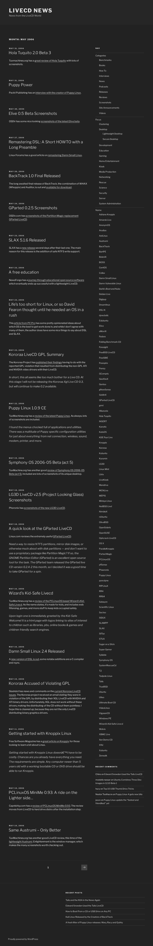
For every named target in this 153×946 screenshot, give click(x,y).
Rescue (102, 182)
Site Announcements (109, 107)
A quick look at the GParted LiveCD (40, 528)
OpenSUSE (104, 533)
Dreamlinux (104, 304)
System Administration (110, 203)
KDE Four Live (106, 437)
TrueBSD (103, 686)
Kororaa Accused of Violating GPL (39, 683)
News (102, 81)
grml (101, 405)
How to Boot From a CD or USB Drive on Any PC (88, 911)
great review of (43, 60)
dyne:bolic (104, 315)
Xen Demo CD (106, 739)
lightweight (15, 841)
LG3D (101, 464)
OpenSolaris (105, 527)
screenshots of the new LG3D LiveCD (44, 508)
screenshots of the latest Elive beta (60, 121)
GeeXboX (103, 379)
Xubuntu (103, 750)
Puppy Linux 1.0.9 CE (27, 408)
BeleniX (103, 257)
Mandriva (103, 485)
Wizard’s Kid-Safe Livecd (31, 593)
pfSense (103, 564)
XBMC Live (104, 734)
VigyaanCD (104, 713)
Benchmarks (105, 60)
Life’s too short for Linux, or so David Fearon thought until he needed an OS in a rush (46, 309)
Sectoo (102, 612)
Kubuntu (103, 453)
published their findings (49, 362)
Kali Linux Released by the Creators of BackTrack (89, 917)
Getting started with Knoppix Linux (40, 733)
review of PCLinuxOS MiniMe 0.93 (51, 805)
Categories (100, 55)
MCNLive (103, 490)
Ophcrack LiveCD (107, 538)
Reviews (103, 97)
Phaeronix (104, 570)
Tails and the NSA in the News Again (83, 900)
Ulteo (101, 697)
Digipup (102, 299)
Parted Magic (105, 554)
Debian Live (104, 294)
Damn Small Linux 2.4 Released (37, 651)
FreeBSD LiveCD (107, 352)
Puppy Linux (63, 415)
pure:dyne (103, 580)
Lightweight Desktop (112, 133)
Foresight (103, 347)
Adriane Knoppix (107, 214)
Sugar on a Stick (107, 644)
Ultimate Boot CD (107, 702)
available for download (59, 187)
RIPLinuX (103, 586)
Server (102, 198)
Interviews (104, 76)
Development (105, 145)
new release (28, 247)
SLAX (102, 628)
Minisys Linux (105, 501)
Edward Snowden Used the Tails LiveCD (123, 774)
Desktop (103, 129)
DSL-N (102, 310)
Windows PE (105, 718)
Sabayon (103, 601)
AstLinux (103, 235)
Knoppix (103, 442)
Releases (103, 92)
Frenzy (102, 368)
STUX (102, 639)
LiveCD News (30, 10)
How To (102, 70)
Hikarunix (103, 411)
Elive (101, 326)
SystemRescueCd (107, 665)
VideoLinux (104, 708)
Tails (101, 681)
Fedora (102, 336)
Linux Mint (104, 469)
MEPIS (102, 495)
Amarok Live (105, 220)
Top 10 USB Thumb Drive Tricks (118, 788)
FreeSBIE (103, 357)
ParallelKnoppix (106, 548)
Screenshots (105, 102)
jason (98, 800)
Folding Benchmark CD (110, 342)
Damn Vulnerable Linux (110, 283)
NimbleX (103, 511)
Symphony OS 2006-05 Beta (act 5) (41, 462)
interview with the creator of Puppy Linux (58, 92)
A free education (24, 272)
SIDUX (102, 617)
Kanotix (103, 426)
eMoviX (103, 331)
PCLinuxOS (104, 559)
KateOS (103, 432)
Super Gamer (105, 649)
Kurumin (103, 458)
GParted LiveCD (62, 536)
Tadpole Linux (105, 676)
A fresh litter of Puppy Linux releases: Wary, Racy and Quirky (94, 922)
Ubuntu (102, 692)
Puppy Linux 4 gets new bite (129, 794)
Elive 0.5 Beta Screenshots (33, 113)
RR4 (101, 591)
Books (102, 65)
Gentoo (102, 384)
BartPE (102, 251)
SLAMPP (103, 623)
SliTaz (102, 633)
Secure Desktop (110, 139)
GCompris (104, 373)
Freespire (103, 363)
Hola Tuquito (59, 60)
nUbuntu (103, 516)
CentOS (103, 267)
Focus (98, 119)
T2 (100, 670)
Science (103, 187)
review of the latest (45, 415)
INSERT (103, 421)
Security (103, 193)
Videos (102, 113)
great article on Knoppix (56, 741)
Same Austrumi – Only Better (35, 830)
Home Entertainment (109, 161)
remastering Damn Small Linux (65, 155)
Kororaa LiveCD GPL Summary (36, 354)
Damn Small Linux (107, 278)
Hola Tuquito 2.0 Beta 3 (30, 52)
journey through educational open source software (56, 280)
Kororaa (103, 448)
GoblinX (103, 394)
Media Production (107, 171)
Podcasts (103, 86)
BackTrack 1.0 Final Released (35, 175)
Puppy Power (21, 84)
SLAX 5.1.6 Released (27, 240)
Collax (102, 273)
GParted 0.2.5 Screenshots (33, 208)
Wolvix (102, 729)
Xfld (101, 745)
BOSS (102, 262)
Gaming (103, 156)
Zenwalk (103, 755)
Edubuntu (103, 320)
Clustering (104, 124)
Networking (104, 177)
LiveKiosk (103, 479)
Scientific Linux (106, 607)
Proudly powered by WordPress (23, 939)
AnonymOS (104, 225)
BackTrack (104, 246)
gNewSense (105, 389)
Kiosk (101, 166)
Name (98, 210)
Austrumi (27, 841)
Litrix (101, 474)
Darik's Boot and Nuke (109, 289)
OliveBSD (103, 522)
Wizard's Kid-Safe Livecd (111, 724)
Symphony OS (106, 660)
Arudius (102, 230)
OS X (101, 543)
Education (104, 150)
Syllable (102, 655)
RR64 (102, 596)
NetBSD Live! (105, 506)
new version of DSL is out (25, 659)
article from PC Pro (24, 323)
